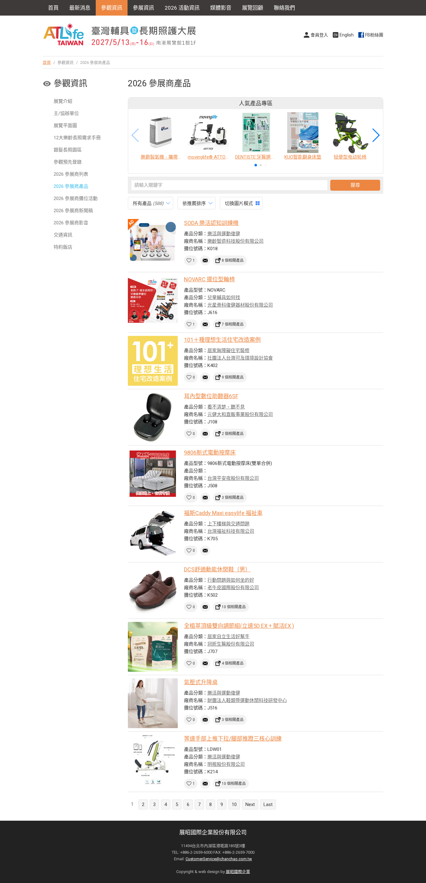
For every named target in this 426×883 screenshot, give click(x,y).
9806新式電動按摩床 (210, 452)
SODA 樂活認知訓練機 (211, 223)
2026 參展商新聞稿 (73, 210)
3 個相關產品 (233, 497)
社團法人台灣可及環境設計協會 (240, 358)
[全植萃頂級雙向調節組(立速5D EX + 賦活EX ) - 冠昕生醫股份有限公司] (153, 647)
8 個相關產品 (233, 260)
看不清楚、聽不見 (226, 407)
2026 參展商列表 (71, 174)
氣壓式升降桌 (201, 682)
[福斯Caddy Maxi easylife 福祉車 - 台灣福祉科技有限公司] (153, 534)
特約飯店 (63, 247)
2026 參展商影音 (71, 223)
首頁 (53, 8)
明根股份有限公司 (226, 764)
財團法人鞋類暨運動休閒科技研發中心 (247, 700)
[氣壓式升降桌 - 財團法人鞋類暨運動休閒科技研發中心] (153, 703)
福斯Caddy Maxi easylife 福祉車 (223, 513)
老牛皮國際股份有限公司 (233, 587)
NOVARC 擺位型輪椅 (209, 279)
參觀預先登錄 (68, 162)
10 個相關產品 (234, 607)
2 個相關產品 (233, 434)
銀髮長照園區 (68, 150)
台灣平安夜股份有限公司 (233, 478)
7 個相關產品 (233, 324)
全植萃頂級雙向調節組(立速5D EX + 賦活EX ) (239, 626)
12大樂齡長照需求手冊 (77, 138)
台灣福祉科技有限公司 (230, 531)
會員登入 (319, 34)
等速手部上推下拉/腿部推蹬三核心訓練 (233, 738)
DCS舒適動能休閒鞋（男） (217, 569)
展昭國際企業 (238, 871)
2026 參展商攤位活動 (76, 198)
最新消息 (79, 8)
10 (234, 804)
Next (250, 804)
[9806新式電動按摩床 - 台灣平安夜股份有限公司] (153, 474)
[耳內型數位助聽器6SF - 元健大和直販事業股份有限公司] (153, 417)
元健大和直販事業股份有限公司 (240, 414)
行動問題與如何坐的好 (230, 580)
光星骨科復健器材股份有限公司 (240, 305)
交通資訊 (63, 235)
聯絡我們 (284, 8)
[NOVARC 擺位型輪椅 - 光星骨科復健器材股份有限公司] (153, 300)
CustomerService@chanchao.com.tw (219, 859)
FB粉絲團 (374, 34)
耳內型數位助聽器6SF (211, 396)
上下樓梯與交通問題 (228, 524)
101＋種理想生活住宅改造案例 (222, 339)
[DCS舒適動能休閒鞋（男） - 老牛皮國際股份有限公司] (153, 590)
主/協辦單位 (66, 113)
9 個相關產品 (233, 377)
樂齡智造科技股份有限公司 (235, 241)
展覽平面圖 (65, 125)
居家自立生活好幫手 (228, 636)
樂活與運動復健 (223, 233)
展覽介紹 (63, 101)
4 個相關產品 (233, 663)
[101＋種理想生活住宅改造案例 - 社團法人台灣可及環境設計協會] (153, 361)
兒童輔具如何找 (223, 297)
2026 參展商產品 (71, 186)
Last (268, 804)
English (347, 34)
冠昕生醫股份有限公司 (230, 644)
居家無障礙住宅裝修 (228, 350)
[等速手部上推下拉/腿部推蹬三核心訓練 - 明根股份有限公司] (153, 760)
